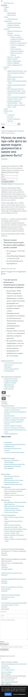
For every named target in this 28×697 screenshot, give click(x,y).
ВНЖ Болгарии (11, 13)
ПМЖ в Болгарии (12, 19)
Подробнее (4, 555)
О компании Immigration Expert (13, 363)
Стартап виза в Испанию (11, 512)
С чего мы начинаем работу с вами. (14, 452)
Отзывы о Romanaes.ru (13, 119)
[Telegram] (11, 162)
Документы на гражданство (18, 43)
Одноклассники (15, 271)
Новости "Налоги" (12, 59)
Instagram (23, 271)
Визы (5, 9)
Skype (4, 273)
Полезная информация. (11, 433)
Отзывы (6, 67)
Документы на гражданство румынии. (15, 417)
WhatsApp (4, 184)
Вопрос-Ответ (8, 111)
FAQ (5, 69)
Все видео (10, 117)
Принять (8, 694)
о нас (5, 113)
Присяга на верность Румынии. (13, 425)
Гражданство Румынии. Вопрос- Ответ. (15, 529)
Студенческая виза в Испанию (12, 510)
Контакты (10, 121)
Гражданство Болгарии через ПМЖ (14, 464)
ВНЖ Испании (11, 15)
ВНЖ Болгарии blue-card (11, 482)
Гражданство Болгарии (14, 23)
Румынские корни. (9, 415)
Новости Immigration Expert (9, 131)
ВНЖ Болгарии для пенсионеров (13, 480)
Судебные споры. (9, 446)
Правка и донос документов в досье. (14, 444)
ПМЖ (6, 17)
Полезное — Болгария (13, 57)
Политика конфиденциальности (10, 664)
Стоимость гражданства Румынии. (14, 419)
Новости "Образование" (14, 61)
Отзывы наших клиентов (11, 369)
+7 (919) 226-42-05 (18, 184)
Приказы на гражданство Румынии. (14, 427)
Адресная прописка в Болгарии (13, 484)
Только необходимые (19, 694)
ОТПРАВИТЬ (4, 649)
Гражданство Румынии (14, 27)
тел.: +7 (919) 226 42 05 (7, 670)
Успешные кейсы (9, 371)
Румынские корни (15, 41)
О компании (10, 115)
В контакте (5, 271)
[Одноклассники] (3, 162)
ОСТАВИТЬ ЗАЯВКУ (7, 181)
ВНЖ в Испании (9, 388)
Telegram (10, 184)
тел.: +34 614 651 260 (7, 680)
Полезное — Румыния (13, 35)
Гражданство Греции (13, 25)
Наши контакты (8, 365)
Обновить (5, 644)
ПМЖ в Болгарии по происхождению (15, 489)
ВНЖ (5, 11)
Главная (6, 7)
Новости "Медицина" (13, 63)
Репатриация (8, 442)
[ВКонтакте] (7, 162)
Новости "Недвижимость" (14, 65)
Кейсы (6, 109)
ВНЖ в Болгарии (9, 384)
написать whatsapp (6, 672)
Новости (6, 29)
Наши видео (7, 367)
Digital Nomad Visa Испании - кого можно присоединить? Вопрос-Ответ (17, 73)
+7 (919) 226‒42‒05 (8, 3)
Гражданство (8, 21)
